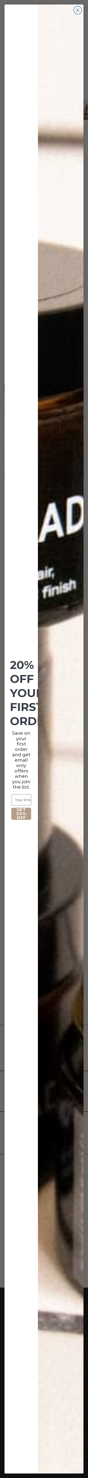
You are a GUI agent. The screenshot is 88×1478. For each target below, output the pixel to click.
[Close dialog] (78, 10)
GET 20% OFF (21, 814)
